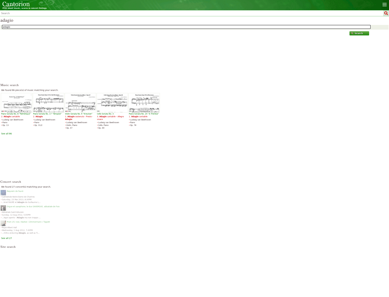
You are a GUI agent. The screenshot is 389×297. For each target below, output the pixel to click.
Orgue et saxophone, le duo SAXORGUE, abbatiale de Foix (33, 206)
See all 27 (6, 238)
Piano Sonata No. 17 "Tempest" (47, 114)
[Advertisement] (194, 60)
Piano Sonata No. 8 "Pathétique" (16, 114)
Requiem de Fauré (15, 191)
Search (359, 33)
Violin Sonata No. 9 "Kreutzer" (79, 114)
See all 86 (6, 133)
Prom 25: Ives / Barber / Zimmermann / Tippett (28, 222)
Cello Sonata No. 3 (105, 114)
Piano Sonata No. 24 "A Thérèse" (144, 114)
